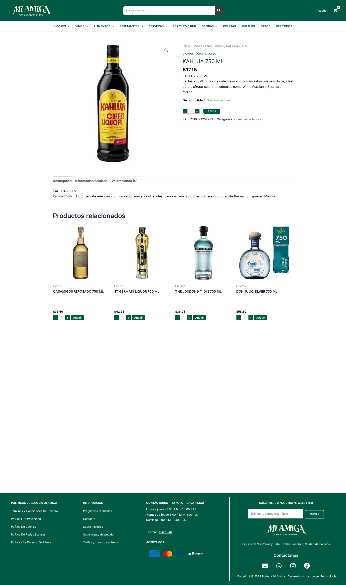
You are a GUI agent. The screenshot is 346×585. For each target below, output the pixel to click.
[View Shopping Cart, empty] (335, 10)
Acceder (322, 10)
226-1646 (165, 532)
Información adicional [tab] (91, 181)
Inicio (186, 46)
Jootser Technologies (324, 576)
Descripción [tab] (62, 181)
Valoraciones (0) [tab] (125, 181)
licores (197, 46)
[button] (67, 26)
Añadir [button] (77, 317)
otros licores (214, 46)
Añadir (211, 111)
